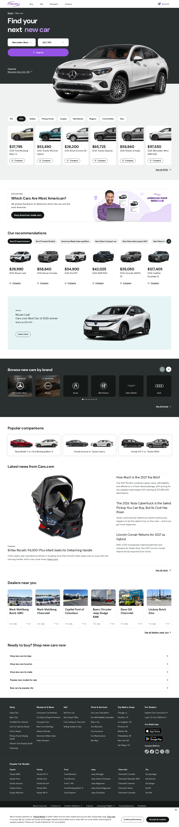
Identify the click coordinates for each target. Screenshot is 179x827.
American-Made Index (46, 736)
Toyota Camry (16, 788)
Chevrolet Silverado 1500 (129, 779)
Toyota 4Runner (16, 792)
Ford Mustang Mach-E (73, 788)
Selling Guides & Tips (72, 726)
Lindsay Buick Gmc (157, 611)
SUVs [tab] (21, 119)
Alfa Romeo (103, 393)
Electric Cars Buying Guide (21, 743)
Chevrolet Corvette (126, 774)
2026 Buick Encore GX (75, 150)
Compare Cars (43, 722)
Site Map (94, 740)
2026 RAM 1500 (99, 273)
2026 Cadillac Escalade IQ (154, 275)
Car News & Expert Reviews (48, 717)
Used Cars (14, 712)
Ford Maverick (70, 774)
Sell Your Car (69, 712)
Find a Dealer (15, 731)
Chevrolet (122, 769)
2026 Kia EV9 (71, 273)
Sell (41, 4)
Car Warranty (96, 726)
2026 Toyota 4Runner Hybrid (47, 152)
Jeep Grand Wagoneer (101, 788)
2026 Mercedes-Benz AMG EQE (158, 152)
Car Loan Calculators (100, 712)
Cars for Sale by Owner (20, 726)
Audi (159, 393)
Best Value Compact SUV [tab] (164, 241)
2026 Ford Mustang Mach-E (18, 152)
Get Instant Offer (71, 717)
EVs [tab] (11, 119)
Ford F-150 (69, 783)
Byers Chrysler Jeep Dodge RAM (102, 613)
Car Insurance (97, 731)
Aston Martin (131, 393)
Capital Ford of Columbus (74, 611)
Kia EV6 (149, 792)
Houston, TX (123, 717)
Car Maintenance (98, 736)
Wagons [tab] (92, 119)
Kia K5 (148, 788)
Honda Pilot (42, 788)
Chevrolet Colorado (126, 792)
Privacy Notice (39, 817)
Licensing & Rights (104, 806)
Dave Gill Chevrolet (127, 611)
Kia (147, 769)
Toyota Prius (15, 779)
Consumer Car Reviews (47, 712)
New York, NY (123, 740)
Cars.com (111, 817)
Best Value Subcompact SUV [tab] (135, 241)
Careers (89, 806)
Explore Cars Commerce (155, 712)
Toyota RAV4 (15, 774)
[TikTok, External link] (147, 752)
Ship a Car (95, 722)
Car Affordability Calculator (102, 717)
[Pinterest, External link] (167, 752)
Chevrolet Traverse (126, 783)
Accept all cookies (157, 819)
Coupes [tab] (63, 119)
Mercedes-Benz (20, 393)
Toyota (12, 769)
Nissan (47, 393)
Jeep (93, 769)
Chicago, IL (122, 712)
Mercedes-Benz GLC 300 (19, 72)
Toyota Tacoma (16, 783)
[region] (89, 817)
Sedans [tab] (33, 119)
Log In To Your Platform (155, 717)
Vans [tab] (122, 119)
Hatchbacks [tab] (78, 119)
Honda (40, 769)
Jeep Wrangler (97, 774)
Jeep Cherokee (98, 792)
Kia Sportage (151, 774)
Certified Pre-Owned (19, 722)
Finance (68, 4)
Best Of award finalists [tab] (45, 241)
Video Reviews (43, 740)
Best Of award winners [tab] (20, 241)
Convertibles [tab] (108, 119)
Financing (14, 748)
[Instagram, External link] (162, 752)
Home (10, 13)
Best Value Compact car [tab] (105, 241)
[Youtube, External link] (157, 752)
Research (54, 4)
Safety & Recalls (43, 731)
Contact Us (55, 806)
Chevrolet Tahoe (125, 788)
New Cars (14, 717)
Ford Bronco (69, 779)
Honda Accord (43, 783)
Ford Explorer (70, 792)
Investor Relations (72, 806)
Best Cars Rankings (45, 726)
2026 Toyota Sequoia (102, 150)
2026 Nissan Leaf (17, 273)
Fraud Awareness (126, 806)
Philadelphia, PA (124, 736)
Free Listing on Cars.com (74, 722)
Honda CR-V (42, 774)
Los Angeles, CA (124, 722)
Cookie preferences (132, 819)
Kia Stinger (150, 783)
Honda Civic (42, 779)
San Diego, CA (124, 745)
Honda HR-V (42, 792)
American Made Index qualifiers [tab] (75, 241)
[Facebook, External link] (152, 752)
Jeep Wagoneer (98, 783)
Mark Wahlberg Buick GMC (19, 611)
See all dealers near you (157, 632)
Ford (66, 769)
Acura (75, 393)
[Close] (176, 810)
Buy (31, 4)
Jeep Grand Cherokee (101, 779)
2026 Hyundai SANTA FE (130, 275)
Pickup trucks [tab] (48, 119)
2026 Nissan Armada (130, 150)
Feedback (142, 806)
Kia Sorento (151, 779)
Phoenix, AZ (123, 726)
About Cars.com (40, 806)
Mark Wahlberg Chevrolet (46, 611)
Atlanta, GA (122, 731)
